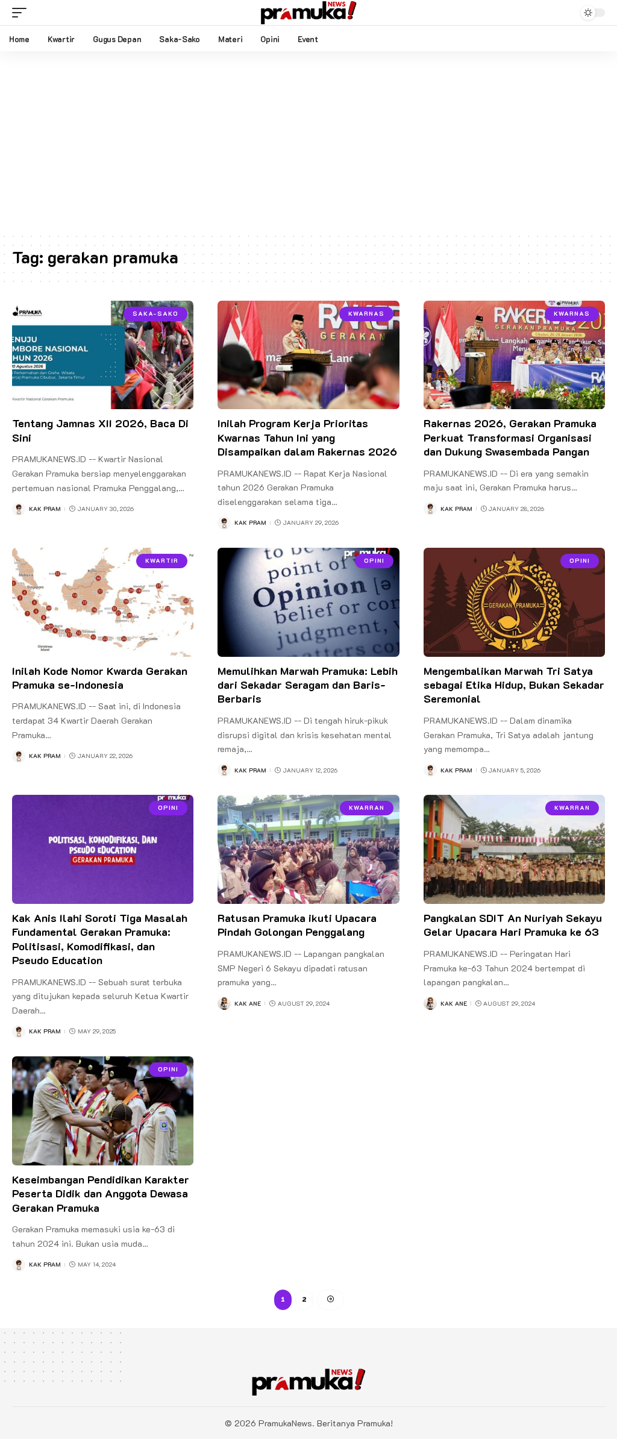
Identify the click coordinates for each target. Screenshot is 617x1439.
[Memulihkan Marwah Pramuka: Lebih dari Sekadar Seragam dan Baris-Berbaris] (308, 602)
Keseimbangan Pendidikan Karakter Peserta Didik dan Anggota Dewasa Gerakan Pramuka (100, 1193)
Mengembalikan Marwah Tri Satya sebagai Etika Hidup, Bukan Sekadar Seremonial (514, 684)
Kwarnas (366, 314)
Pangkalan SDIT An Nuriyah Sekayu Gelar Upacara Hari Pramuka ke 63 (513, 925)
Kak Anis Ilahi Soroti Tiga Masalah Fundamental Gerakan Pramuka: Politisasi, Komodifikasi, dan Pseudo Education (99, 939)
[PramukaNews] (308, 12)
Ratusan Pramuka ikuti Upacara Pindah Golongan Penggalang (297, 925)
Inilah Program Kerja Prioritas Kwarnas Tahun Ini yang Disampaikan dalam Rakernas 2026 (307, 437)
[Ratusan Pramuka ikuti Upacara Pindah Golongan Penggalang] (308, 849)
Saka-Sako (155, 314)
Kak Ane (247, 1004)
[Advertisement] (308, 141)
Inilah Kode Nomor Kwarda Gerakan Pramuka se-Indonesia (99, 677)
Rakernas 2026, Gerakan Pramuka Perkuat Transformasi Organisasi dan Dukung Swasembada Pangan (510, 437)
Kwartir (161, 561)
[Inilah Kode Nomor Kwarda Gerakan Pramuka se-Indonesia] (102, 602)
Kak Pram (45, 509)
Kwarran (366, 808)
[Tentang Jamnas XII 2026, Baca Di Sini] (102, 355)
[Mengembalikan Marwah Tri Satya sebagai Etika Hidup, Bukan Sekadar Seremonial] (514, 602)
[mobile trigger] (22, 12)
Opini (374, 561)
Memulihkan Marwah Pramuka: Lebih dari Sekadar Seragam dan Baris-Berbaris (308, 684)
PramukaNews (285, 1423)
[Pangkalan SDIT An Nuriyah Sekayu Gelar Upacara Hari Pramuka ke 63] (514, 849)
